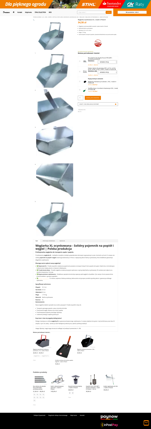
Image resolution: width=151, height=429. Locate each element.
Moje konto (28, 12)
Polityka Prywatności (39, 415)
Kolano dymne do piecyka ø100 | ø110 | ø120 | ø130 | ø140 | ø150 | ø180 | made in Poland (102, 69)
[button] (33, 20)
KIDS (50, 12)
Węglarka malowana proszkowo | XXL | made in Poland (102, 82)
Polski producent (43, 278)
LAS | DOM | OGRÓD (47, 17)
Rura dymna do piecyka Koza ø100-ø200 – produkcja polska (100, 58)
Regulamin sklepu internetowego (57, 415)
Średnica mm (92, 71)
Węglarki (82, 17)
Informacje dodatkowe (49, 241)
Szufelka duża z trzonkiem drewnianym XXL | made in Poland (103, 89)
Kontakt (19, 12)
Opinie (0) (62, 241)
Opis (36, 241)
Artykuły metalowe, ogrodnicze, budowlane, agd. (65, 17)
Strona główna (37, 17)
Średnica (91, 61)
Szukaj (108, 12)
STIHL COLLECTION (40, 12)
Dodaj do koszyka (92, 98)
